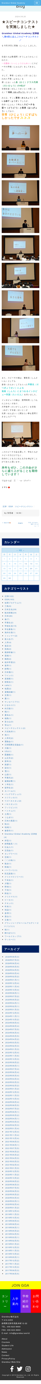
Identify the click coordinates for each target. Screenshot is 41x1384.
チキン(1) (9, 903)
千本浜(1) (9, 880)
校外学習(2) (10, 662)
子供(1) (8, 890)
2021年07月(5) (12, 1148)
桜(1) (7, 929)
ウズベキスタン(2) (13, 800)
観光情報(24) (11, 612)
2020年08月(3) (12, 1184)
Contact (5, 1355)
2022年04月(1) (12, 1118)
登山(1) (8, 725)
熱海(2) (8, 649)
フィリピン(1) (11, 807)
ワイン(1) (9, 675)
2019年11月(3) (12, 1214)
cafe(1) (8, 685)
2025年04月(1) (12, 1003)
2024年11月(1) (12, 1016)
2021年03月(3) (12, 1161)
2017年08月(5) (12, 1273)
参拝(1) (8, 913)
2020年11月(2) (12, 1174)
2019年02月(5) (12, 1240)
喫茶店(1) (9, 682)
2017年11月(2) (12, 1263)
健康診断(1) (10, 781)
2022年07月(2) (12, 1108)
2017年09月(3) (12, 1270)
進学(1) (8, 665)
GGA (11, 506)
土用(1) (8, 814)
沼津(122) (9, 596)
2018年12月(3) (12, 1247)
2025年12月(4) (12, 983)
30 (10, 578)
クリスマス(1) (11, 896)
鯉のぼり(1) (10, 933)
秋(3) (7, 824)
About (4, 1338)
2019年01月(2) (12, 1244)
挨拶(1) (8, 764)
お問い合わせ (36, 1301)
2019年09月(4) (12, 1220)
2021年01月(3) (12, 1168)
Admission (7, 1348)
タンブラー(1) (11, 853)
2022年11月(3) (12, 1095)
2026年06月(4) (12, 963)
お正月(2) (9, 758)
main (20, 523)
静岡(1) (8, 668)
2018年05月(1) (12, 1257)
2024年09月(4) (12, 1022)
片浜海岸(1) (10, 731)
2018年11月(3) (12, 1250)
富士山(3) (9, 721)
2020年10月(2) (12, 1178)
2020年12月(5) (12, 1171)
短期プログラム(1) (13, 602)
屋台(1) (8, 916)
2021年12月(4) (12, 1131)
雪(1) (7, 771)
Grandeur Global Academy (13, 3)
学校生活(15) (11, 626)
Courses (6, 1342)
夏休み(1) (9, 715)
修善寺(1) (9, 830)
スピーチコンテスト (24, 506)
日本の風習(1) (11, 820)
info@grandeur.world (19, 1333)
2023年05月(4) (12, 1075)
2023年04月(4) (12, 1079)
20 (31, 568)
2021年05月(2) (12, 1154)
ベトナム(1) (10, 810)
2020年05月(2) (12, 1194)
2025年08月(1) (12, 993)
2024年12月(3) (12, 1012)
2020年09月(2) (12, 1181)
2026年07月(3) (12, 960)
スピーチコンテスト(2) (15, 728)
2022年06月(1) (12, 1112)
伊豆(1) (8, 840)
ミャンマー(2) (11, 635)
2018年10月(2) (12, 1253)
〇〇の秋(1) (10, 860)
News (4, 1352)
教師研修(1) (10, 652)
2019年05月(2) (12, 1230)
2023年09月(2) (12, 1062)
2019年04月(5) (12, 1234)
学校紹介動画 (26, 1301)
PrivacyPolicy (8, 1358)
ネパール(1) (10, 791)
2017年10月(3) (12, 1267)
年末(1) (8, 906)
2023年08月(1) (12, 1065)
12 (26, 563)
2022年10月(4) (12, 1098)
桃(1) (7, 711)
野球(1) (8, 886)
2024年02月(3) (12, 1046)
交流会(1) (9, 850)
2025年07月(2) (12, 996)
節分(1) (8, 767)
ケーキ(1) (9, 900)
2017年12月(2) (12, 1260)
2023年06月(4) (12, 1072)
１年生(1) (9, 784)
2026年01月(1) (12, 979)
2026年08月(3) (12, 956)
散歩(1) (8, 863)
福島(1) (8, 718)
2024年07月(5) (12, 1029)
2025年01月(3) (12, 1009)
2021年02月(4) (12, 1164)
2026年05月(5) (12, 966)
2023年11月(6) (12, 1055)
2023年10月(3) (12, 1059)
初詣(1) (8, 909)
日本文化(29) (11, 609)
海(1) (7, 734)
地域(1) (8, 827)
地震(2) (8, 688)
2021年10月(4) (12, 1138)
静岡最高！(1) (11, 843)
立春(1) (8, 919)
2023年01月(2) (12, 1088)
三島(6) (8, 606)
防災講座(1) (10, 873)
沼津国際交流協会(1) (14, 744)
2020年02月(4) (12, 1204)
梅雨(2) (8, 659)
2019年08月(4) (12, 1224)
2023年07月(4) (12, 1069)
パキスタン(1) (11, 804)
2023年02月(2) (12, 1085)
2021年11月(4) (12, 1135)
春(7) (7, 619)
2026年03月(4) (12, 973)
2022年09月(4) (12, 1102)
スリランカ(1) (11, 797)
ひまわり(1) (10, 705)
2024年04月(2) (12, 1039)
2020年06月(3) (12, 1191)
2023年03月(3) (12, 1082)
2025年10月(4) (12, 989)
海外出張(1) (10, 632)
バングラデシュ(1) (13, 794)
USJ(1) (8, 751)
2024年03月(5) (12, 1042)
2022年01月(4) (12, 1128)
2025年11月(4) (12, 986)
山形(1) (8, 774)
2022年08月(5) (12, 1105)
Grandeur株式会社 (10, 1316)
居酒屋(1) (9, 678)
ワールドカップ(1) (13, 936)
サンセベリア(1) (12, 701)
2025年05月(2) (12, 999)
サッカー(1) (10, 939)
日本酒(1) (9, 672)
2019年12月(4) (12, 1211)
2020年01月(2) (12, 1207)
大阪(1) (8, 748)
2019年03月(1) (12, 1237)
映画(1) (8, 867)
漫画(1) (8, 655)
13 (31, 563)
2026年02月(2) (12, 976)
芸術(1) (8, 857)
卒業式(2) (9, 777)
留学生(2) (9, 787)
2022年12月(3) (12, 1092)
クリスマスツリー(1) (14, 876)
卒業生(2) (9, 622)
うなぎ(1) (9, 817)
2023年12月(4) (12, 1052)
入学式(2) (9, 738)
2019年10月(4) (12, 1217)
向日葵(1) (9, 708)
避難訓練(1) (10, 692)
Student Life (8, 1345)
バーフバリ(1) (11, 870)
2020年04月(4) (12, 1197)
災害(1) (8, 695)
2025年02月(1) (12, 1006)
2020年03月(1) (12, 1201)
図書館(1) (9, 754)
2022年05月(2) (12, 1115)
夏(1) (7, 698)
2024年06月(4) (12, 1032)
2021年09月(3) (12, 1141)
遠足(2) (8, 645)
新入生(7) (9, 639)
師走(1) (8, 893)
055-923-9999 (13, 1326)
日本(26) (9, 616)
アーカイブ (12, 949)
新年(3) (8, 761)
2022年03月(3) (12, 1121)
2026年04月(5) (12, 970)
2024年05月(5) (12, 1036)
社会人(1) (9, 847)
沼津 (5, 506)
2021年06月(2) (12, 1151)
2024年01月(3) (12, 1049)
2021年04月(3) (12, 1158)
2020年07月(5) (12, 1187)
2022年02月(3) (12, 1125)
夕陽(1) (8, 883)
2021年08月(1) (12, 1145)
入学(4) (8, 642)
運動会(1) (9, 741)
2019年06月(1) (12, 1227)
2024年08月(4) (12, 1026)
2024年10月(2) (12, 1019)
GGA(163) (9, 599)
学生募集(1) (10, 629)
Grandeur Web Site (11, 1362)
